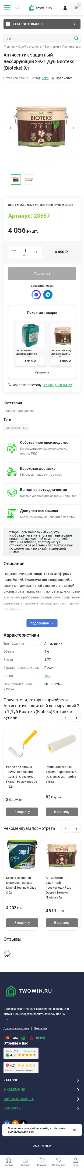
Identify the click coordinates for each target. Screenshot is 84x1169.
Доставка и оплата (16, 1028)
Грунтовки (52, 46)
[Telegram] (47, 294)
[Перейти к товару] (42, 127)
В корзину (22, 812)
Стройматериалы (30, 46)
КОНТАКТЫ (12, 1108)
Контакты (40, 1028)
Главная (9, 46)
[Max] (36, 294)
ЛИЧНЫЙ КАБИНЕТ (19, 1099)
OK (74, 1130)
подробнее (40, 623)
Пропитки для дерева (19, 411)
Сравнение (64, 78)
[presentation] (10, 127)
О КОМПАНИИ (14, 1089)
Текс (47, 676)
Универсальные (16, 428)
